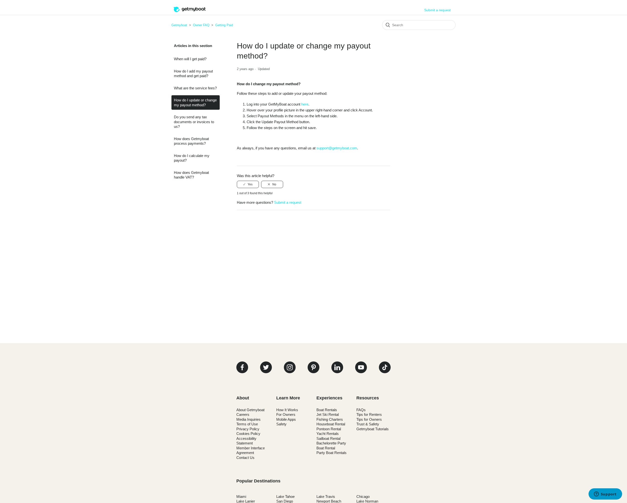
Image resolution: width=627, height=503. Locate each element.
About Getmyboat (250, 410)
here (304, 104)
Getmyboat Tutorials (372, 429)
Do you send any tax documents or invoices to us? (194, 122)
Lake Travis (325, 496)
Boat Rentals (326, 410)
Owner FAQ (201, 25)
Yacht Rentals (327, 433)
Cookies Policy (248, 433)
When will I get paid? (190, 59)
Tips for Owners (369, 419)
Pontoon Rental (328, 429)
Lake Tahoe (285, 496)
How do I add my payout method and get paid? (193, 73)
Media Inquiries (248, 419)
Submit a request (437, 10)
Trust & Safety (367, 424)
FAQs (361, 410)
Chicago (363, 496)
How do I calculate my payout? (191, 158)
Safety (281, 424)
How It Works (287, 410)
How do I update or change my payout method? (195, 102)
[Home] (189, 12)
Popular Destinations (258, 481)
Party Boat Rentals (331, 453)
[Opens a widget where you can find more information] (605, 494)
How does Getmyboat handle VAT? (191, 175)
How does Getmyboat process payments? (191, 141)
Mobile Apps (286, 419)
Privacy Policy (247, 429)
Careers (242, 414)
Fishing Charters (329, 419)
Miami (241, 496)
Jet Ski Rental (327, 414)
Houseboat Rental (330, 424)
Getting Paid (224, 25)
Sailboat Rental (328, 438)
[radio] (248, 184)
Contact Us (245, 457)
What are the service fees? (195, 88)
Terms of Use (247, 424)
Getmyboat (179, 25)
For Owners (285, 414)
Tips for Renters (369, 414)
